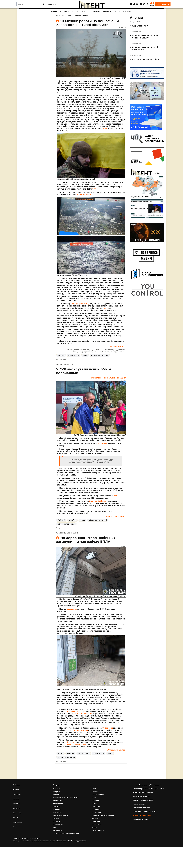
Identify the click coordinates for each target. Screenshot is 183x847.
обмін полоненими (66, 524)
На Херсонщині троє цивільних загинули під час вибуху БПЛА (86, 539)
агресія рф (73, 355)
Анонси (75, 11)
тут (94, 189)
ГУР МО (61, 520)
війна (85, 355)
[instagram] (137, 4)
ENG (152, 5)
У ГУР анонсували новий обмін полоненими (83, 371)
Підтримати (163, 4)
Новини (54, 11)
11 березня (69, 742)
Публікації (64, 11)
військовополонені (98, 520)
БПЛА (60, 753)
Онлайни (96, 11)
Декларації (128, 11)
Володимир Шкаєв (116, 750)
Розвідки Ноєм (84, 194)
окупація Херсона (99, 355)
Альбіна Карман (81, 15)
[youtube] (141, 4)
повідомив (102, 443)
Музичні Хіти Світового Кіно (145, 59)
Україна (72, 520)
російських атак (74, 711)
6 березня (108, 728)
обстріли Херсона (66, 757)
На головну (60, 15)
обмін (116, 496)
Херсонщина (83, 753)
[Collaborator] (147, 117)
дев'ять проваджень (76, 744)
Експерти (107, 11)
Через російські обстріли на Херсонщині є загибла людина (83, 773)
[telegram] (144, 4)
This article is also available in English (108, 378)
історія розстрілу (80, 304)
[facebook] (131, 4)
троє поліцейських (83, 714)
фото (104, 128)
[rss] (147, 4)
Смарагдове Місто (141, 26)
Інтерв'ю (85, 11)
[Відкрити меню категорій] (14, 4)
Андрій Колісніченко (115, 516)
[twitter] (134, 4)
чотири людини (80, 730)
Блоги (117, 11)
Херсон (61, 355)
